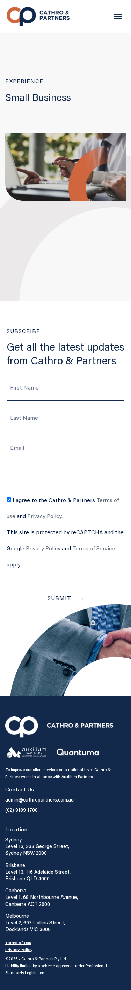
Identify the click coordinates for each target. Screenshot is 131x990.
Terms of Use (18, 943)
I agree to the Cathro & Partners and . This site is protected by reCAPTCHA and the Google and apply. (65, 533)
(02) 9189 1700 (21, 809)
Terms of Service (93, 549)
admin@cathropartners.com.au (39, 799)
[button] (118, 16)
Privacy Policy (44, 517)
